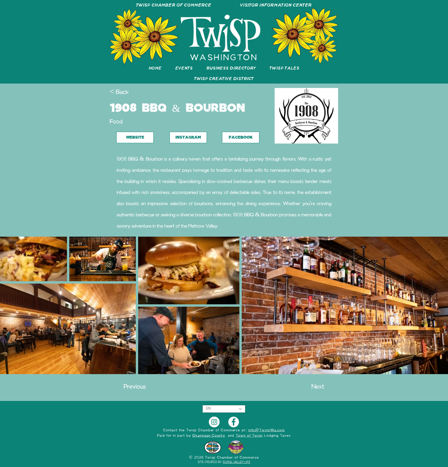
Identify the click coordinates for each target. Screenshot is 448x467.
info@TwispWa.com (266, 430)
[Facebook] (233, 422)
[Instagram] (214, 422)
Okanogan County (208, 436)
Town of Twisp (249, 436)
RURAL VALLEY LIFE (236, 462)
